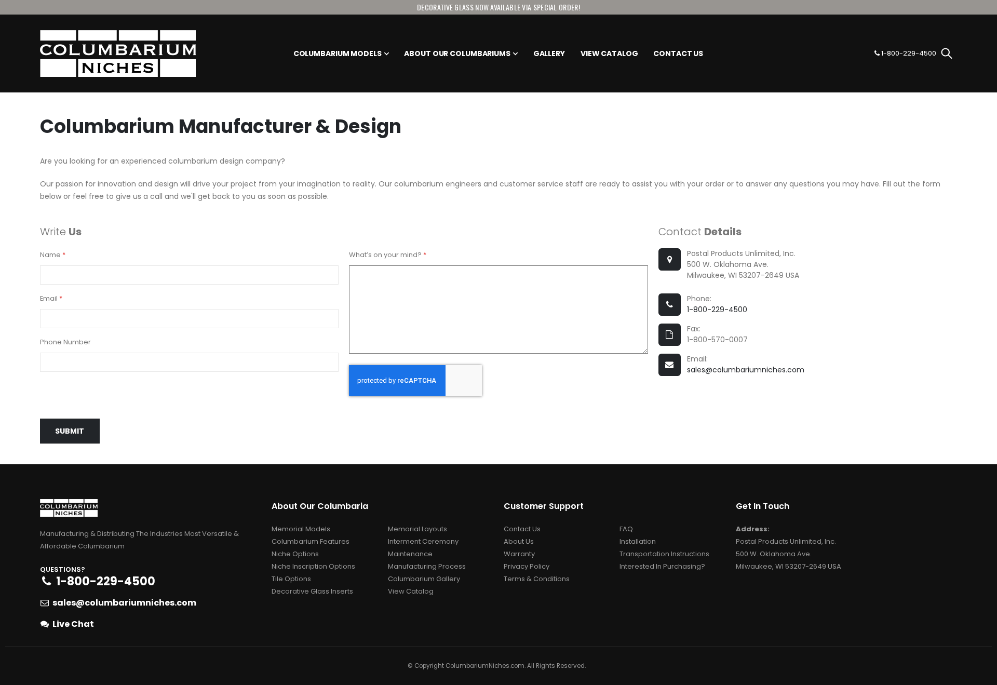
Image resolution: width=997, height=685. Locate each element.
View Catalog (411, 591)
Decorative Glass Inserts (312, 591)
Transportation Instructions (664, 554)
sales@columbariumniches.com (745, 370)
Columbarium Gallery (424, 579)
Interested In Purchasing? (662, 566)
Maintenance (410, 554)
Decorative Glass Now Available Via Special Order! (498, 7)
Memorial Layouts (417, 529)
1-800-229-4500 (717, 309)
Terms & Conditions (537, 579)
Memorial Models (301, 529)
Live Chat (73, 624)
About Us (519, 541)
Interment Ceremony (423, 541)
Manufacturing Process (427, 566)
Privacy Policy (526, 566)
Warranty (519, 554)
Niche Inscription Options (313, 566)
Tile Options (291, 579)
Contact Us (522, 529)
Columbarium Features (310, 541)
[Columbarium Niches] (118, 53)
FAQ (626, 529)
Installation (637, 541)
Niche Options (295, 554)
